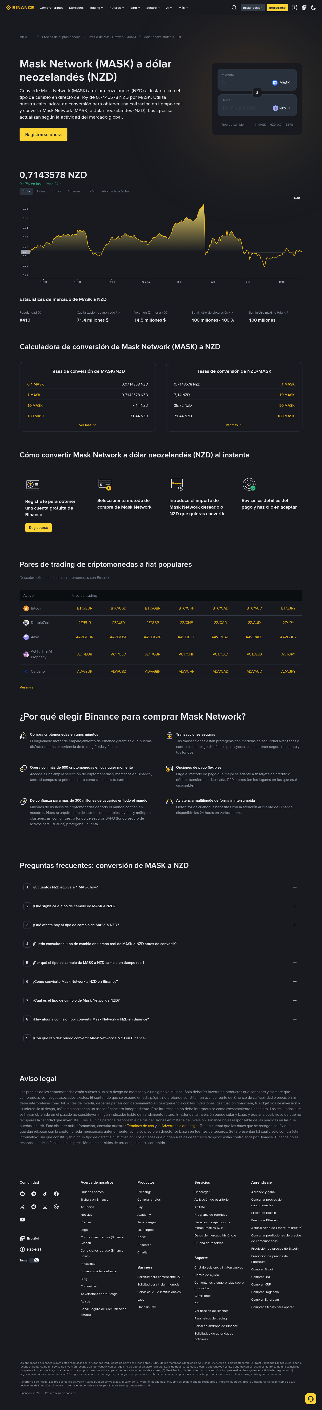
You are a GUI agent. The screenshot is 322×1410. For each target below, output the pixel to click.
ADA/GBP (152, 671)
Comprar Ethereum (265, 1299)
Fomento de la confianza (98, 1271)
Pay (140, 1207)
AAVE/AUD (254, 636)
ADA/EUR (84, 671)
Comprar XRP (261, 1284)
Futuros (115, 7)
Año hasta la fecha (115, 191)
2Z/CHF (186, 622)
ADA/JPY (288, 671)
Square (151, 7)
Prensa (86, 1222)
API (196, 1303)
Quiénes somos (92, 1192)
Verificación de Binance (211, 1311)
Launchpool (145, 1230)
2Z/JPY (288, 622)
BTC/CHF (186, 608)
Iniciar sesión (252, 7)
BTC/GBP (152, 608)
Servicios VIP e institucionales (159, 1292)
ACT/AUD (254, 654)
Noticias (86, 1214)
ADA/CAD (220, 671)
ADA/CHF (186, 671)
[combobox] (282, 108)
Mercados (76, 7)
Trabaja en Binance (94, 1199)
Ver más (85, 425)
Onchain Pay (146, 1307)
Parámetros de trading (210, 1318)
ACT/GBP (152, 654)
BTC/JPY (288, 608)
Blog (84, 1279)
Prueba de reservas (208, 1243)
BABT (141, 1237)
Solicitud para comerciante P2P (159, 1277)
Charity (142, 1252)
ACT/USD (118, 654)
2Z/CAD (220, 622)
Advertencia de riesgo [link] (179, 1125)
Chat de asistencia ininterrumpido (218, 1267)
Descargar (202, 1192)
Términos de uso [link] (140, 1125)
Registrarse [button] (38, 527)
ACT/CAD (220, 654)
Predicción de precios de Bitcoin (275, 1248)
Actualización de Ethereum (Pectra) (276, 1228)
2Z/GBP (152, 622)
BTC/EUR (84, 608)
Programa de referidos (210, 1214)
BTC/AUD (254, 608)
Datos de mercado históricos (215, 1235)
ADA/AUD (254, 671)
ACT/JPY (288, 654)
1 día (26, 191)
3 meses (74, 191)
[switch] (34, 1260)
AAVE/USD (119, 636)
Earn (133, 7)
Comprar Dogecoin (265, 1292)
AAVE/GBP (152, 636)
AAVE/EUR (84, 636)
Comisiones (202, 1296)
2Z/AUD (254, 622)
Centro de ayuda (206, 1275)
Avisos (85, 1301)
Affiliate (199, 1207)
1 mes (56, 191)
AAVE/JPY (288, 636)
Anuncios (87, 1207)
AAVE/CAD (220, 636)
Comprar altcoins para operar (272, 1307)
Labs (140, 1299)
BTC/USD (118, 608)
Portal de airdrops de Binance (216, 1326)
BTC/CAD (220, 608)
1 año (91, 191)
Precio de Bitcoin (263, 1213)
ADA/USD (118, 671)
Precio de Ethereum (265, 1220)
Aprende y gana (263, 1192)
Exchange (144, 1192)
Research (144, 1245)
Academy (144, 1214)
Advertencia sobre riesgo (99, 1294)
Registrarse (277, 7)
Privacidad (88, 1263)
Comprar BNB (261, 1277)
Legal (84, 1230)
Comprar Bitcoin (263, 1269)
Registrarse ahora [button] (43, 134)
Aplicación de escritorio (211, 1199)
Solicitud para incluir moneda (158, 1284)
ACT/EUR (84, 654)
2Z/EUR (84, 622)
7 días (41, 191)
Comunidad (89, 1286)
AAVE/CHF (186, 636)
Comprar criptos (51, 7)
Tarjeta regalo (147, 1222)
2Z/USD (118, 622)
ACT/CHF (186, 654)
